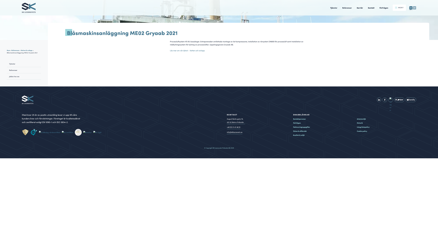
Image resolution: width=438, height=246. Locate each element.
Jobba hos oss (14, 76)
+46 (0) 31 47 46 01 (233, 127)
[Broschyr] (88, 132)
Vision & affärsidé (300, 131)
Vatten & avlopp (26, 50)
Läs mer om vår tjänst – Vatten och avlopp (187, 50)
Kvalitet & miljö (299, 135)
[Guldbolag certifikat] (50, 132)
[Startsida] (29, 11)
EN (414, 8)
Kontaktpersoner (299, 119)
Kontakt (371, 7)
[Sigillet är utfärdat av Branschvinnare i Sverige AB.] (98, 132)
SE (411, 8)
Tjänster (333, 7)
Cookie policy (362, 131)
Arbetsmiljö (361, 119)
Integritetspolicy (363, 127)
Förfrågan (383, 7)
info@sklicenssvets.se (234, 132)
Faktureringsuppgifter (301, 127)
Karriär (360, 7)
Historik (360, 123)
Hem (8, 50)
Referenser (347, 7)
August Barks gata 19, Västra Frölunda (235, 120)
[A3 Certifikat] (68, 132)
